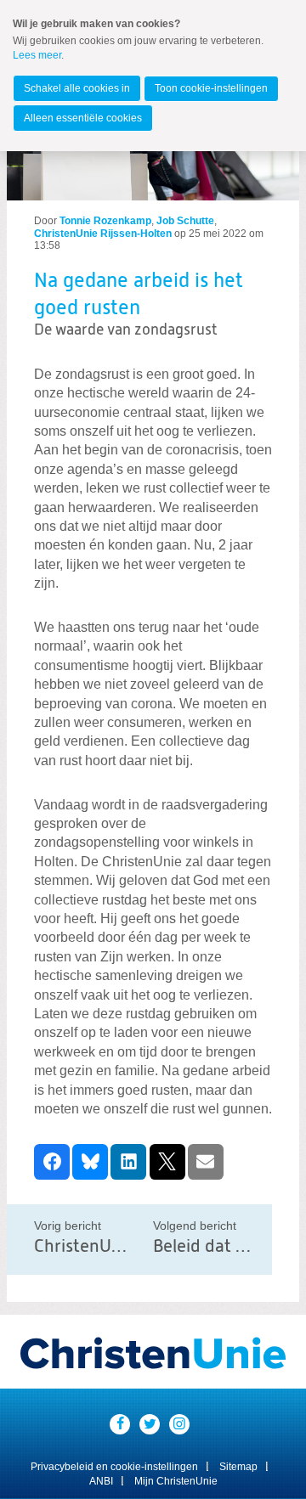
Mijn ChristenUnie (176, 1481)
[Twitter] (149, 1424)
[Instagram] (179, 1424)
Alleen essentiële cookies (83, 118)
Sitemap (238, 1467)
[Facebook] (120, 1424)
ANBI (101, 1481)
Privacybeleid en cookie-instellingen (114, 1467)
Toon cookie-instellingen (211, 88)
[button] (52, 1162)
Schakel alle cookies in (77, 88)
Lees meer (37, 55)
